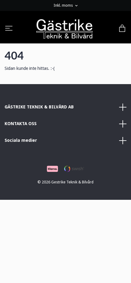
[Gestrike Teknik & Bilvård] (64, 29)
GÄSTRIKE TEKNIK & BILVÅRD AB (39, 106)
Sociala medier (21, 140)
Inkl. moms (64, 5)
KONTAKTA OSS (21, 123)
